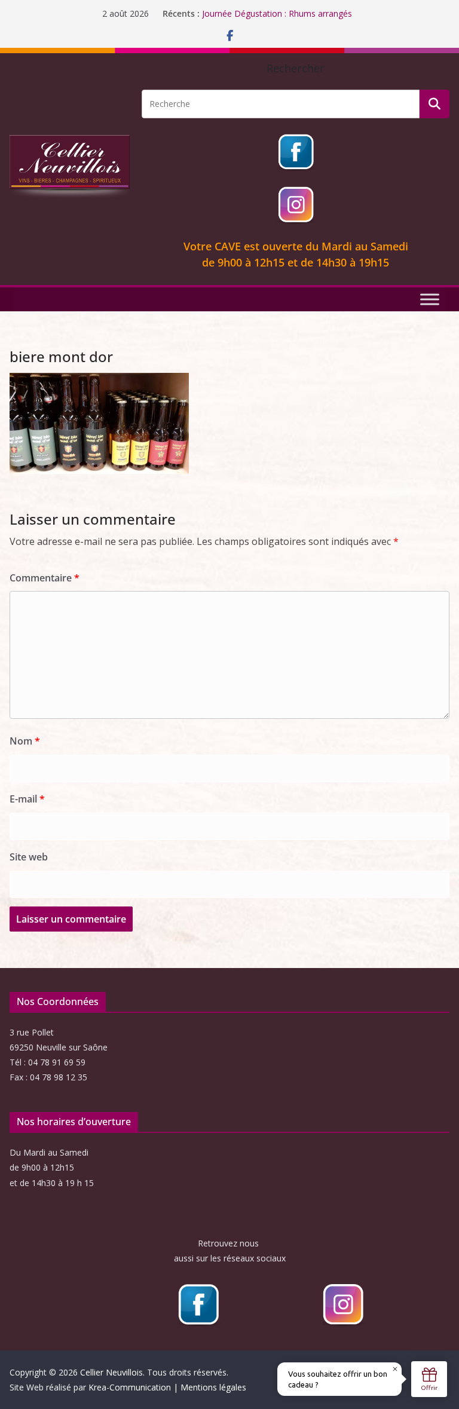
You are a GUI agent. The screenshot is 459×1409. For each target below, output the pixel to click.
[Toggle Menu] (429, 299)
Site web (29, 856)
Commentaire (44, 577)
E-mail (27, 798)
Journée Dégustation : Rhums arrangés (277, 13)
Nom (25, 741)
